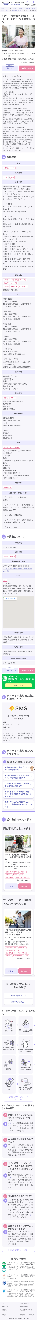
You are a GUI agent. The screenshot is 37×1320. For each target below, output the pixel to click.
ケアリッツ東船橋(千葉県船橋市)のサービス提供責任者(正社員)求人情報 (18, 857)
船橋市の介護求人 (17, 1002)
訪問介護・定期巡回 (9, 556)
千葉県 (14, 8)
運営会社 (4, 1315)
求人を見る (24, 886)
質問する (9, 67)
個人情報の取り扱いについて (27, 1310)
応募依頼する (26, 68)
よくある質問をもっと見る (18, 1250)
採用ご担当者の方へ (25, 1303)
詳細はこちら (18, 685)
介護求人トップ (5, 8)
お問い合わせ (24, 1306)
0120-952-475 (17, 2)
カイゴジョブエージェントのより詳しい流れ (17, 1098)
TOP (3, 1303)
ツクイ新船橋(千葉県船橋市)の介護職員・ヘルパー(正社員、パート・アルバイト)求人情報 (18, 932)
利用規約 (4, 1310)
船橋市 (20, 8)
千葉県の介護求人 (17, 995)
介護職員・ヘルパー (30, 8)
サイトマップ (5, 1306)
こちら (10, 1123)
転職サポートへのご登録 (27, 1315)
